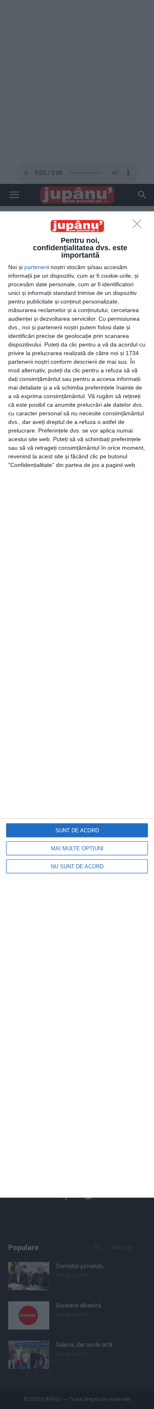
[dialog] (77, 704)
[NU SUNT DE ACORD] (139, 226)
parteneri (36, 267)
